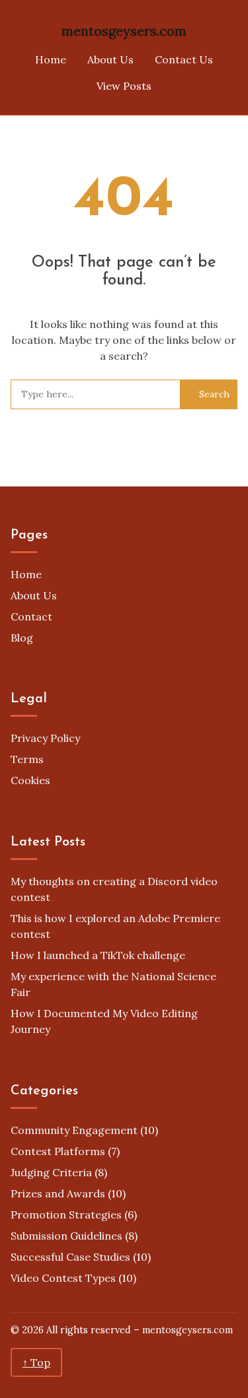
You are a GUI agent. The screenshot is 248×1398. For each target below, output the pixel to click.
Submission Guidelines (66, 1235)
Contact (31, 616)
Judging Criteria (51, 1172)
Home (50, 59)
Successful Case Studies (70, 1256)
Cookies (30, 780)
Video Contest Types (63, 1277)
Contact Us (184, 59)
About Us (110, 59)
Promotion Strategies (66, 1214)
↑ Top (36, 1362)
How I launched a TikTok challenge (98, 955)
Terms (27, 759)
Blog (22, 637)
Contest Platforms (58, 1151)
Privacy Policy (45, 738)
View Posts (124, 85)
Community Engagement (74, 1130)
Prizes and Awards (58, 1193)
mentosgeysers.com (124, 30)
